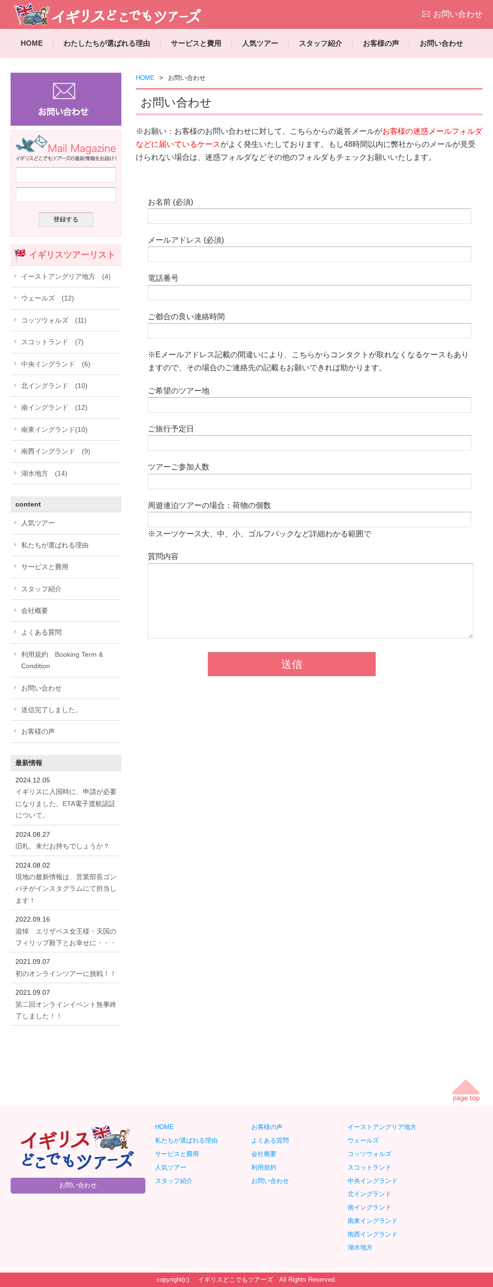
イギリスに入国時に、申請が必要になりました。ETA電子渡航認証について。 (66, 803)
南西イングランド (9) (56, 451)
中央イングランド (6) (56, 364)
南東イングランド (373, 1220)
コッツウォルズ (373, 1153)
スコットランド (373, 1167)
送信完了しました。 (51, 710)
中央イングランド (376, 1180)
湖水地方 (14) (44, 473)
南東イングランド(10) (54, 429)
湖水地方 (363, 1247)
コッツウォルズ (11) (54, 320)
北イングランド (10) (54, 386)
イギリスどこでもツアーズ (235, 1279)
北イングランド (373, 1193)
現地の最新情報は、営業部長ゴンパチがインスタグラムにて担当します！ (66, 888)
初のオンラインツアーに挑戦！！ (66, 973)
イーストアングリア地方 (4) (66, 276)
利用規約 (263, 1167)
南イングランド (373, 1207)
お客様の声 (381, 43)
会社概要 (34, 610)
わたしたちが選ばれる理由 (107, 43)
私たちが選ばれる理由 (55, 545)
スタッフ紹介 (320, 43)
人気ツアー (260, 43)
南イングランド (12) (54, 407)
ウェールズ (366, 1140)
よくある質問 (41, 632)
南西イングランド (376, 1234)
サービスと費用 (196, 43)
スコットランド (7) (52, 342)
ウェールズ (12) (47, 298)
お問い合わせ (457, 14)
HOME (32, 43)
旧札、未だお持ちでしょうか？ (62, 846)
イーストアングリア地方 (385, 1127)
